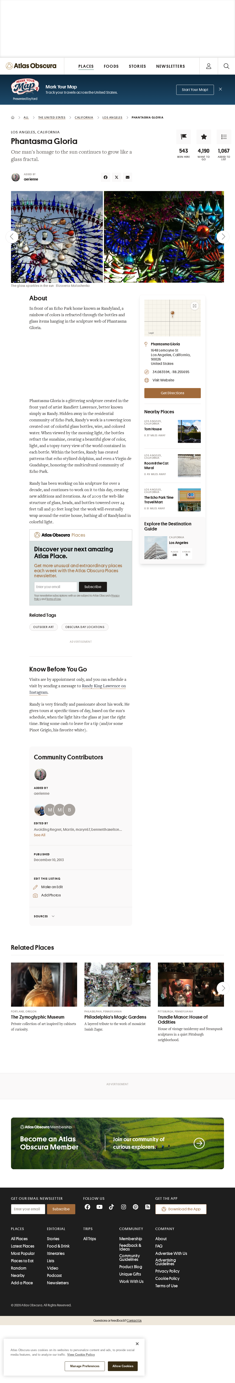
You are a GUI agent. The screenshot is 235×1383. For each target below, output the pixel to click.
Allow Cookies (122, 1366)
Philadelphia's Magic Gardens (115, 1017)
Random (19, 1268)
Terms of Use (53, 599)
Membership (130, 1239)
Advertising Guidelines (165, 1262)
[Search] (226, 66)
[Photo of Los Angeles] (155, 547)
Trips (88, 1229)
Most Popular (23, 1253)
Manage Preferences (84, 1366)
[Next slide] (223, 237)
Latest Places (22, 1246)
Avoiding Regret (48, 829)
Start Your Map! (195, 90)
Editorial (56, 1229)
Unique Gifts (130, 1274)
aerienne (31, 179)
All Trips (89, 1239)
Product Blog (130, 1267)
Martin (68, 829)
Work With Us (131, 1281)
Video (52, 1268)
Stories (53, 1239)
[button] (183, 137)
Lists (50, 1261)
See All (39, 835)
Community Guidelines (129, 1257)
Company (164, 1229)
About (161, 1239)
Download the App (184, 1209)
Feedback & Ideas (130, 1247)
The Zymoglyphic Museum (37, 1017)
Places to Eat (22, 1261)
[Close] (137, 1344)
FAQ (158, 1246)
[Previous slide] (12, 237)
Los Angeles (178, 543)
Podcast (54, 1275)
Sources (41, 916)
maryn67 (83, 829)
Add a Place (22, 1283)
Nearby (18, 1275)
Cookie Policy (167, 1278)
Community (131, 1229)
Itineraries (55, 1253)
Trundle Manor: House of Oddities (183, 1020)
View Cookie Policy (81, 1354)
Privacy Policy (167, 1271)
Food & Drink (58, 1246)
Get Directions (172, 393)
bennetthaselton (105, 829)
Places (17, 1229)
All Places (19, 1239)
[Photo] (189, 431)
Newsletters (58, 1283)
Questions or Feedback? (117, 1320)
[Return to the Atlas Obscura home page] (32, 66)
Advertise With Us (171, 1253)
